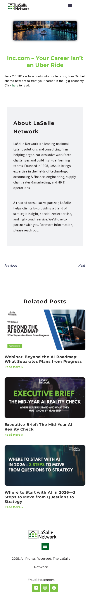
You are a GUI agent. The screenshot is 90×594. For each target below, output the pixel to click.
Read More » (14, 367)
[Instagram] (45, 588)
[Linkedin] (36, 588)
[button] (45, 546)
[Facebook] (54, 588)
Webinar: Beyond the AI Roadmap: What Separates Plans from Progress (43, 359)
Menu (70, 5)
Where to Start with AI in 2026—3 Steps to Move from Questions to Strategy (40, 497)
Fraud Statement (41, 580)
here (15, 85)
